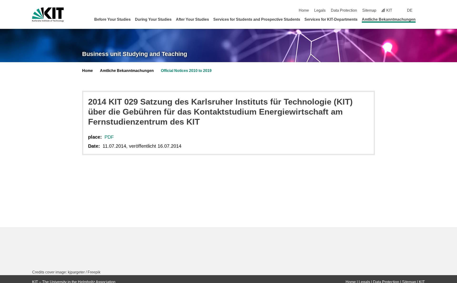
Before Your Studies (112, 19)
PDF (109, 137)
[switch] (423, 10)
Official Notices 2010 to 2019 (186, 71)
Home (304, 10)
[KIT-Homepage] (48, 14)
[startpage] (423, 19)
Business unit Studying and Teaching (134, 54)
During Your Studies (153, 19)
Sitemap (369, 10)
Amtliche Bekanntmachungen (389, 19)
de (409, 10)
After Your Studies (192, 19)
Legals (320, 10)
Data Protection (344, 10)
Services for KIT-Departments (331, 19)
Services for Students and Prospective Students (256, 19)
